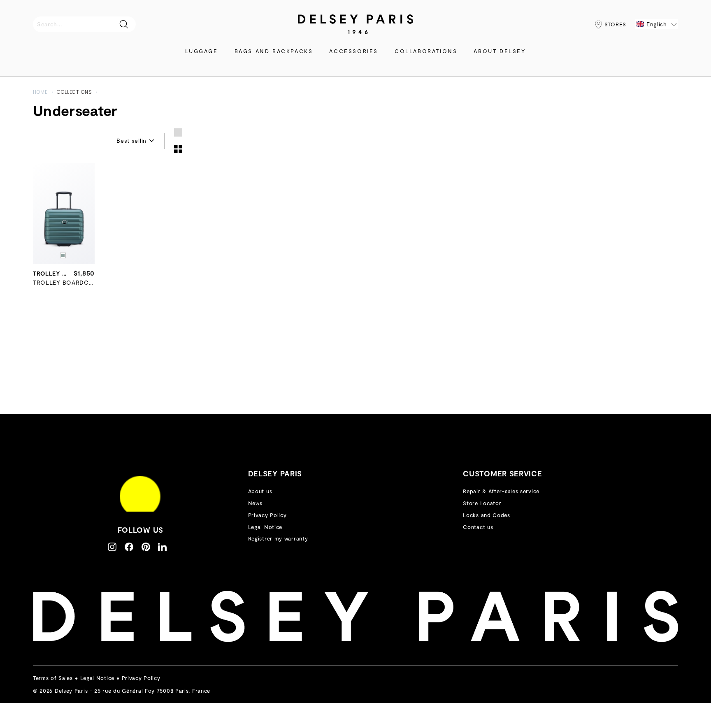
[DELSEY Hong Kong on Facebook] (129, 546)
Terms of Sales (53, 678)
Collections (74, 91)
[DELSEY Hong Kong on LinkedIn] (162, 546)
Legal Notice (265, 527)
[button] (656, 24)
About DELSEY (499, 51)
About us (260, 491)
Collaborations (426, 51)
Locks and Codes (486, 515)
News (255, 503)
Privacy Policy (267, 515)
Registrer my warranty (278, 538)
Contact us (478, 527)
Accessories (353, 51)
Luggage (201, 51)
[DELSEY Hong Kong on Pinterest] (146, 546)
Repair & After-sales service (501, 491)
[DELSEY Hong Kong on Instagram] (112, 546)
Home (40, 91)
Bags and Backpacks (274, 51)
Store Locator (482, 503)
